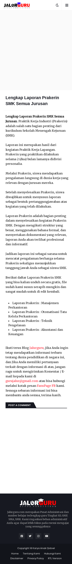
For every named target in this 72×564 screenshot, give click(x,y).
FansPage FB (46, 386)
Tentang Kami (31, 553)
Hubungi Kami (52, 553)
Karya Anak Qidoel (44, 548)
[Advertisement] (36, 50)
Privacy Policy (36, 558)
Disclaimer (16, 558)
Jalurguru (37, 348)
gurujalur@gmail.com (22, 381)
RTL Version (55, 558)
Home (15, 553)
